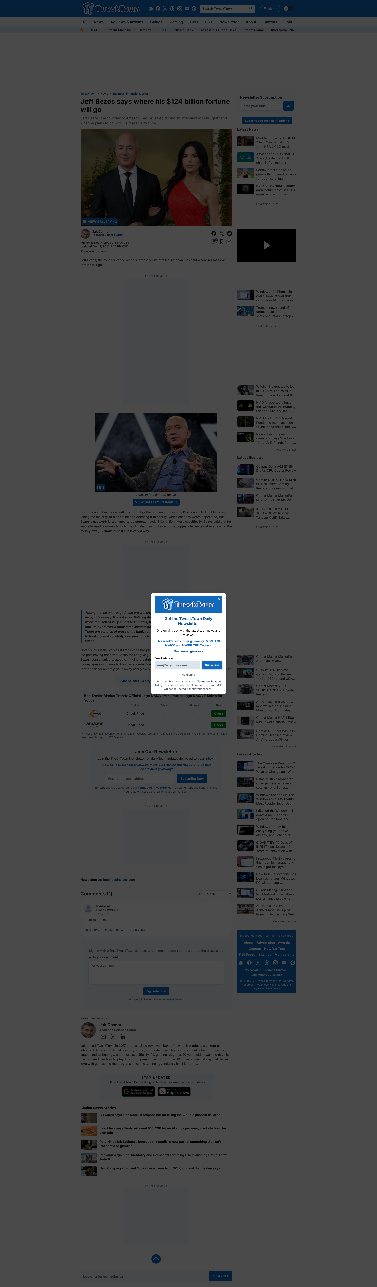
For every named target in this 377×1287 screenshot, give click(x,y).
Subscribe (212, 665)
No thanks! (189, 674)
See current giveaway (188, 651)
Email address (164, 658)
